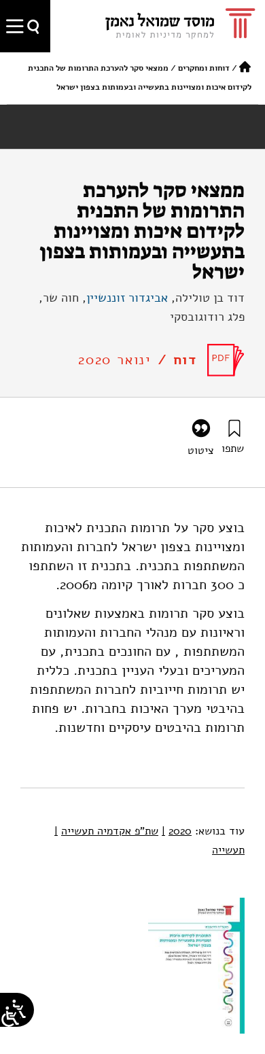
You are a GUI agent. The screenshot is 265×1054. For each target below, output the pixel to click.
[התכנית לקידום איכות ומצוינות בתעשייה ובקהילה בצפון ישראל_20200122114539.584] (226, 360)
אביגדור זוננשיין (127, 297)
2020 (177, 831)
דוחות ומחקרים (204, 68)
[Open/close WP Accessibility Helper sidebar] (10, 1016)
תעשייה (228, 850)
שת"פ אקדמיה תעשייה (106, 831)
